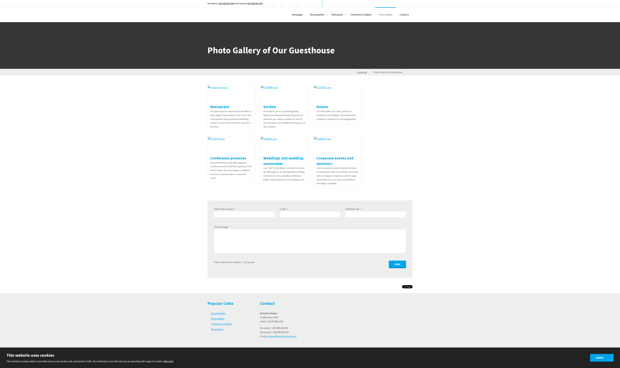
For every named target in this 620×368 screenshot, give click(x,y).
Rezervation (217, 329)
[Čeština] (269, 3)
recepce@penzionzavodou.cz (282, 336)
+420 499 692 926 (254, 3)
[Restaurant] (231, 93)
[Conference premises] (231, 145)
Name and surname (224, 208)
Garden (269, 106)
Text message (222, 226)
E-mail (284, 208)
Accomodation (317, 14)
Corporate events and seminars (334, 161)
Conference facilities (361, 14)
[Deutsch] (285, 3)
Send (397, 264)
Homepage (297, 14)
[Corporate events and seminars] (337, 145)
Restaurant (337, 14)
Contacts (404, 14)
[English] (277, 3)
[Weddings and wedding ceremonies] (284, 145)
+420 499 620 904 (226, 3)
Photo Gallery (385, 14)
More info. (169, 361)
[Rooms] (337, 93)
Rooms (322, 106)
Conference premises (228, 158)
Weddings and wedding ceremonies (283, 161)
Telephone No (353, 208)
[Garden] (284, 93)
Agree (600, 357)
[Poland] (294, 3)
